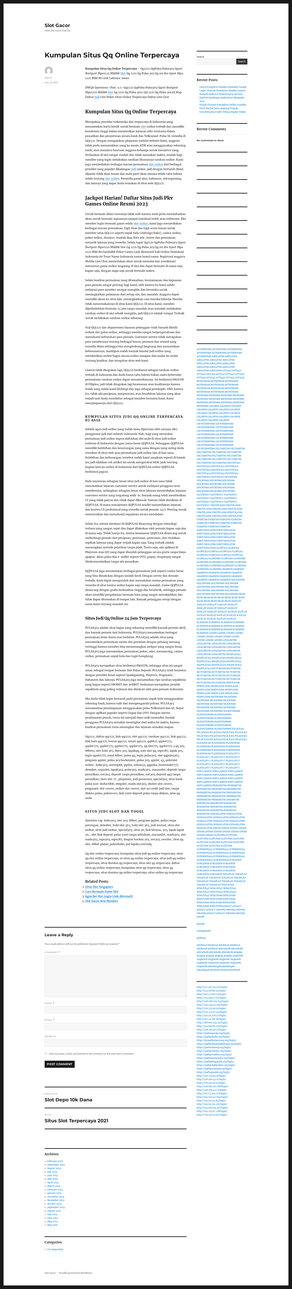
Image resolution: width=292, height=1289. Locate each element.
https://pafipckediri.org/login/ (213, 1036)
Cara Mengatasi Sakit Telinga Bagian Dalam (222, 111)
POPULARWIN (204, 771)
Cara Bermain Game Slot (101, 891)
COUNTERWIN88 (206, 423)
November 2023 (55, 1200)
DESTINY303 (233, 462)
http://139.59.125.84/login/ (211, 1100)
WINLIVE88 (216, 895)
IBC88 (242, 594)
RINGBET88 (232, 799)
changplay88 (204, 930)
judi (133, 169)
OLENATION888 (231, 711)
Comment (52, 952)
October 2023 (54, 1203)
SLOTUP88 (219, 835)
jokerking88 (214, 966)
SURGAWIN (235, 860)
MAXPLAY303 (233, 654)
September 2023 (56, 1207)
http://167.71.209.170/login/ (212, 1093)
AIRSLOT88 (218, 356)
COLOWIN (214, 406)
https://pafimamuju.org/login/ (213, 1033)
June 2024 (52, 1175)
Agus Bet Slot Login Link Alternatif (109, 896)
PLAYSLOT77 (233, 753)
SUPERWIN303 (204, 849)
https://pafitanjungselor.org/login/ (216, 1058)
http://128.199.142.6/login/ (211, 1079)
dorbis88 (215, 969)
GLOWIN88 (214, 558)
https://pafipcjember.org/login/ (214, 1051)
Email (50, 1019)
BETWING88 (203, 381)
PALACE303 (238, 728)
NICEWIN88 (217, 696)
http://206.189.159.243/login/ (213, 1001)
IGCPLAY (232, 611)
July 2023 (52, 1214)
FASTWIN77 (203, 494)
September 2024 (56, 1164)
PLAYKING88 (204, 743)
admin (48, 77)
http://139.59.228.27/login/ (211, 1015)
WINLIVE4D (227, 884)
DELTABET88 (222, 448)
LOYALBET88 (230, 640)
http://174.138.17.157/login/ (211, 997)
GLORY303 (221, 547)
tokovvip (220, 909)
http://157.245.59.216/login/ (212, 987)
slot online (156, 164)
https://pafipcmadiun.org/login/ (214, 1054)
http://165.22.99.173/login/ (211, 994)
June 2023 (52, 1218)
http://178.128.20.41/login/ (211, 1082)
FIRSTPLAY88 (217, 505)
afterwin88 (224, 948)
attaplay (238, 952)
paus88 (200, 916)
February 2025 (55, 1161)
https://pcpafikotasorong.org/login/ (216, 1040)
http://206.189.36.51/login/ (211, 1029)
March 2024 (53, 1186)
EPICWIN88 (231, 477)
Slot (123, 73)
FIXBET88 (202, 519)
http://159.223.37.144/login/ (212, 1012)
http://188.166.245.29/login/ (212, 1022)
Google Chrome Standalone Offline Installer (222, 104)
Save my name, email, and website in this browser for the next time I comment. (91, 1053)
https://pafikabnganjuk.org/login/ (215, 1061)
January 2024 (54, 1193)
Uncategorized (55, 1249)
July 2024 (52, 1171)
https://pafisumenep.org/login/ (214, 1047)
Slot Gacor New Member (101, 901)
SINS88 (217, 828)
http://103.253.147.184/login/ (212, 1097)
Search (200, 56)
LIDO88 (213, 633)
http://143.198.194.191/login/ (212, 1107)
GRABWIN (227, 569)
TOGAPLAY (229, 874)
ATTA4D (227, 370)
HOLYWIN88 (238, 579)
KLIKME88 (202, 622)
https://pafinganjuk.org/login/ (213, 1072)
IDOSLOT (236, 601)
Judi (97, 97)
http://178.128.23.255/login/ (212, 1114)
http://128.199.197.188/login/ (212, 1086)
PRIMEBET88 (219, 785)
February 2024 (55, 1189)
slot (143, 126)
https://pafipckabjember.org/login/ (216, 1065)
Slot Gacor (57, 25)
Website (50, 1036)
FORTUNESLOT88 (206, 530)
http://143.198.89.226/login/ (212, 1026)
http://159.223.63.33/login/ (211, 1075)
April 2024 (52, 1182)
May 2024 (52, 1179)
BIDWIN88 (202, 395)
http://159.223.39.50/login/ (211, 1008)
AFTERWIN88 (204, 349)
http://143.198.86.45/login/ (211, 990)
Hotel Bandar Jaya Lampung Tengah (218, 108)
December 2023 (55, 1196)
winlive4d (202, 945)
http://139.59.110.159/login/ (212, 1104)
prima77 (227, 906)
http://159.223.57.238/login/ (212, 1111)
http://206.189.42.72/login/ (212, 1090)
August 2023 (54, 1210)
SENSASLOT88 (218, 813)
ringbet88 (238, 955)
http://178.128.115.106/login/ (212, 1004)
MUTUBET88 (219, 668)
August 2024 (54, 1168)
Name (49, 1003)
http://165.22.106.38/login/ (211, 1019)
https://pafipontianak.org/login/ (214, 1068)
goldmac (201, 938)
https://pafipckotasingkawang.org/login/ (219, 1043)
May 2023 (52, 1221)
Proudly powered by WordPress (75, 1273)
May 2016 (52, 1225)
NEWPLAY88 (233, 682)
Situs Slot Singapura (99, 886)
